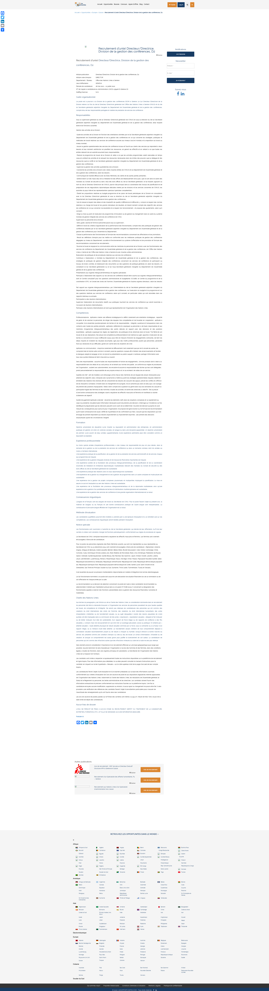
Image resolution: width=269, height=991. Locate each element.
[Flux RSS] (192, 4)
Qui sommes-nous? (93, 985)
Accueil (99, 4)
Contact (146, 4)
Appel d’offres (133, 4)
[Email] (2, 26)
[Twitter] (2, 17)
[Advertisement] (134, 30)
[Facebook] (2, 13)
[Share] (2, 30)
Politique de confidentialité (173, 985)
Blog (141, 4)
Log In (181, 5)
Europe (94, 12)
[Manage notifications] (264, 986)
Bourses (116, 4)
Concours (124, 4)
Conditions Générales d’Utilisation (133, 985)
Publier (172, 5)
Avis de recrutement (150, 769)
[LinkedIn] (2, 21)
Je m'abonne (180, 54)
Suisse (101, 12)
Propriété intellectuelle (111, 985)
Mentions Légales (154, 985)
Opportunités (108, 4)
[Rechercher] (187, 4)
